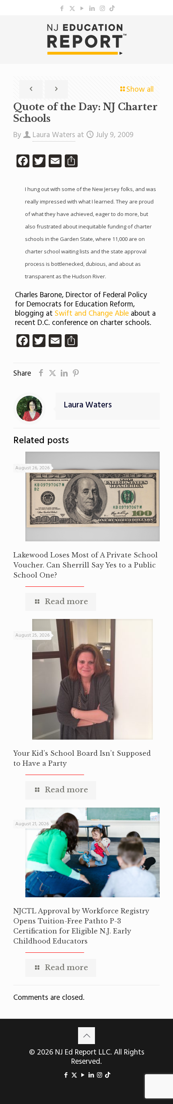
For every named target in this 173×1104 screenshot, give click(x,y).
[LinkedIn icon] (92, 9)
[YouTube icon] (82, 9)
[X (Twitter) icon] (72, 9)
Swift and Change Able (91, 314)
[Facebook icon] (62, 9)
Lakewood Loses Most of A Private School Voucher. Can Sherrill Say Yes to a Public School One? (85, 565)
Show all (140, 90)
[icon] (112, 9)
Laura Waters (54, 135)
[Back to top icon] (86, 1035)
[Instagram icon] (102, 9)
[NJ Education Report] (86, 39)
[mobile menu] (162, 31)
